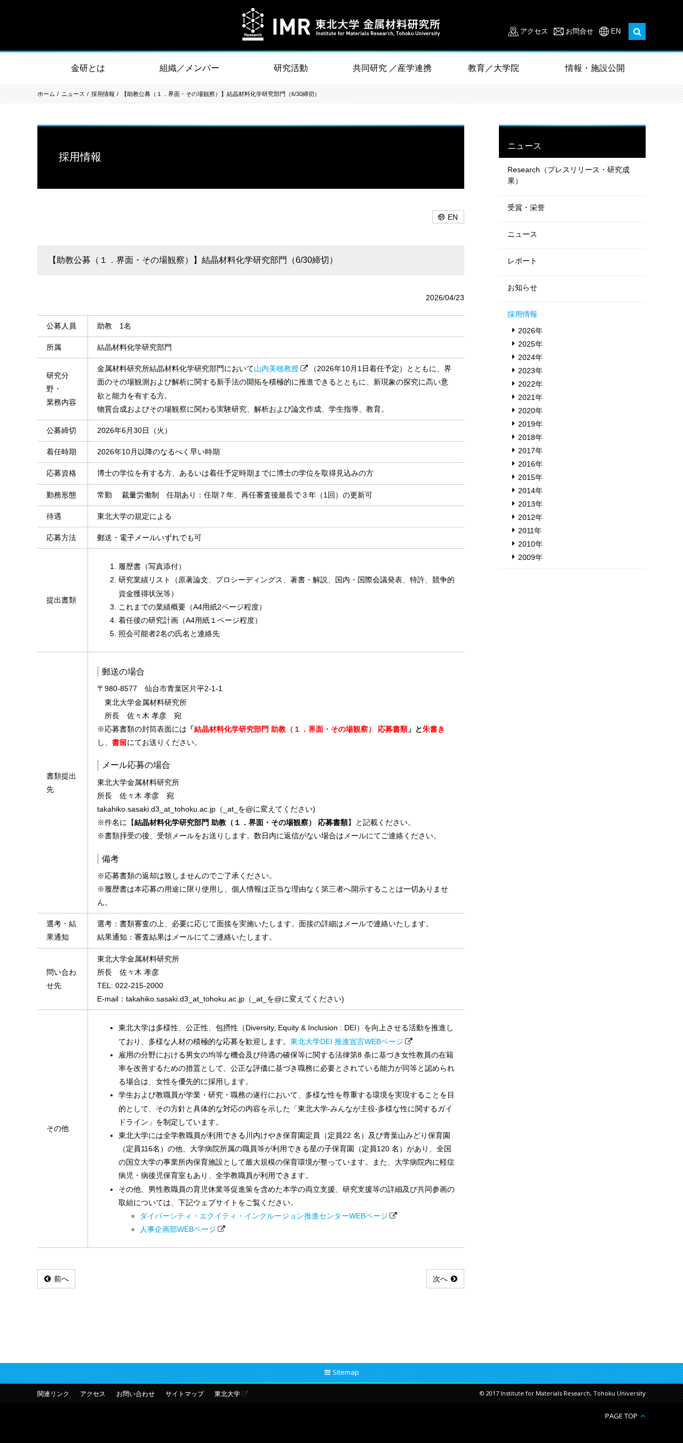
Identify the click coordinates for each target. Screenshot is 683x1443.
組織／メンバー (189, 68)
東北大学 (227, 1394)
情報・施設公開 (595, 68)
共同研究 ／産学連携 (392, 68)
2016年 (530, 464)
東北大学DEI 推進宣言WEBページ (346, 1041)
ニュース (73, 94)
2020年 (530, 410)
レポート (522, 260)
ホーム (46, 94)
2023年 (530, 370)
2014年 (530, 490)
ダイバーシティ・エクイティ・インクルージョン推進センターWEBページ (264, 1216)
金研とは (88, 68)
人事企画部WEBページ (178, 1229)
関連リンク (53, 1394)
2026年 (530, 330)
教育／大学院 (493, 68)
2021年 (530, 397)
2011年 (530, 530)
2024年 (530, 357)
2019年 (530, 424)
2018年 (530, 437)
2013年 (530, 504)
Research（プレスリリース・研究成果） (568, 175)
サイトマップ (184, 1394)
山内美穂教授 (276, 368)
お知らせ (522, 287)
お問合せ (579, 31)
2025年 (530, 344)
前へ (61, 1278)
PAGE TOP (621, 1415)
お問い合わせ (135, 1394)
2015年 (530, 477)
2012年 (530, 517)
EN (616, 31)
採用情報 (103, 94)
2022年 (530, 384)
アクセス (534, 31)
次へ (440, 1278)
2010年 (530, 544)
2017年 (530, 450)
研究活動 (291, 68)
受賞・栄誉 (526, 207)
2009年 (530, 557)
